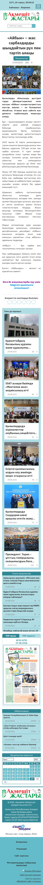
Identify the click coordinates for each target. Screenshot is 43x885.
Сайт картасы (21, 855)
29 (32, 779)
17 (5, 775)
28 (26, 779)
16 (37, 772)
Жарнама (25, 7)
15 (32, 772)
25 (10, 779)
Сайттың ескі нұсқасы (30, 875)
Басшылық (21, 842)
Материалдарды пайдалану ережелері (21, 864)
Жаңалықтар (21, 58)
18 (10, 775)
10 (5, 772)
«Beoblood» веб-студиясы (28, 881)
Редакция (21, 849)
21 (26, 775)
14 (26, 772)
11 (10, 772)
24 (5, 779)
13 (20, 772)
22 (32, 775)
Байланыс (14, 7)
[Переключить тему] (33, 7)
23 (37, 775)
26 (15, 779)
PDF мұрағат (29, 636)
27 (20, 779)
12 (15, 772)
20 (20, 775)
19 (15, 775)
